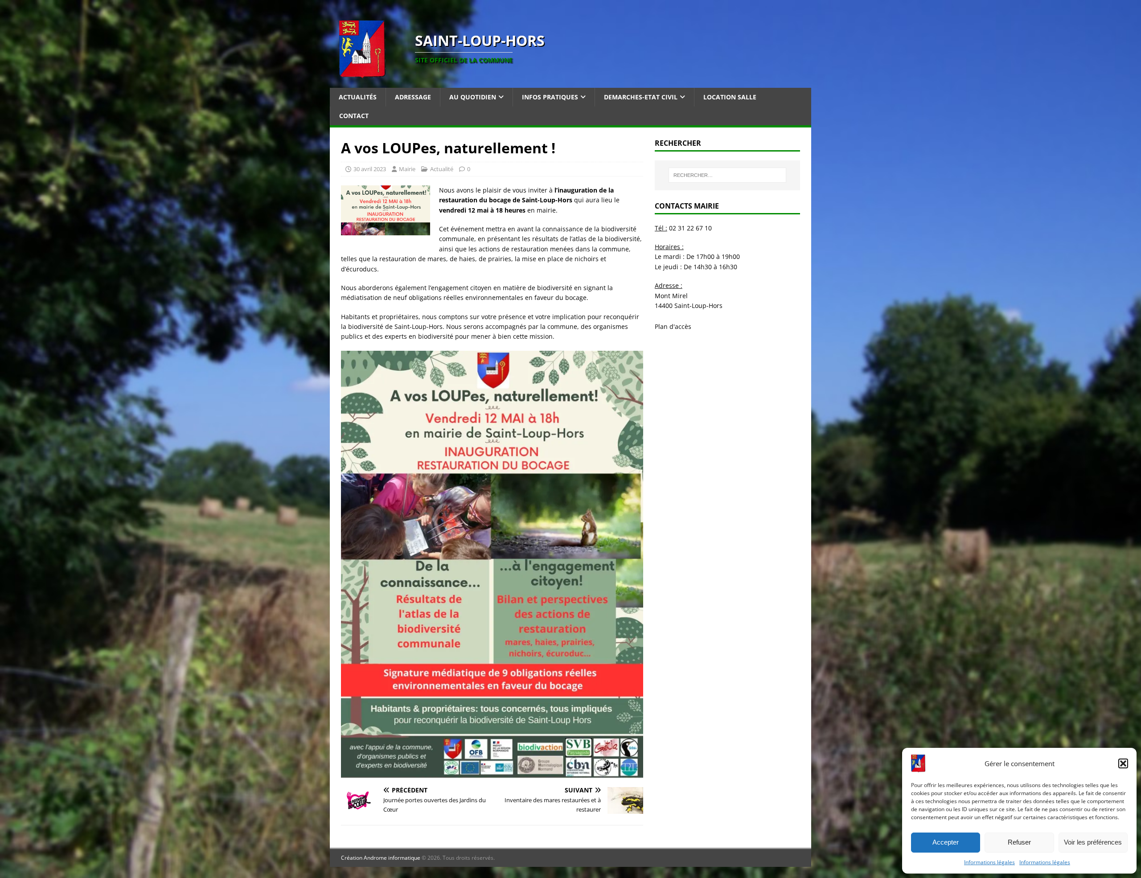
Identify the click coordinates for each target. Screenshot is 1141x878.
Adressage (413, 97)
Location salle (729, 97)
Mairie (407, 169)
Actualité (441, 169)
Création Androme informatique (380, 858)
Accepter (945, 842)
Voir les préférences (1093, 842)
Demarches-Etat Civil (640, 97)
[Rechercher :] (727, 175)
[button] (1123, 763)
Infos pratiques (550, 97)
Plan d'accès (673, 326)
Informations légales (989, 862)
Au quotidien (472, 97)
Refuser (1019, 842)
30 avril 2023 (369, 169)
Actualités (358, 97)
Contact (354, 115)
